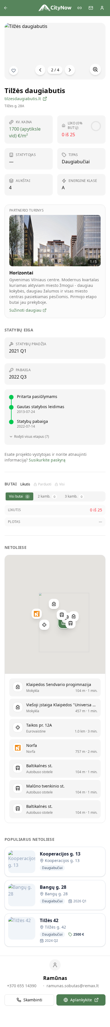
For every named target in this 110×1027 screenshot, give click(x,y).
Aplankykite (81, 999)
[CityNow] (55, 8)
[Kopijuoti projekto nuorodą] (79, 7)
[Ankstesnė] (40, 70)
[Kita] (70, 70)
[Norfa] (37, 614)
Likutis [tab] (25, 484)
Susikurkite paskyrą (47, 460)
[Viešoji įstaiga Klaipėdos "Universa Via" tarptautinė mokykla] (54, 604)
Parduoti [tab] (44, 484)
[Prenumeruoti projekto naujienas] (13, 70)
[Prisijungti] (102, 7)
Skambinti (32, 999)
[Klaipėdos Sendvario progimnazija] (74, 616)
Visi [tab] (62, 484)
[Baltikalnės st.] (62, 615)
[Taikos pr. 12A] (44, 625)
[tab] (19, 496)
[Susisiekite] (90, 8)
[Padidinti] (95, 69)
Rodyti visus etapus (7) (31, 436)
